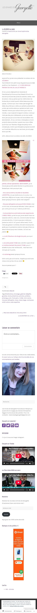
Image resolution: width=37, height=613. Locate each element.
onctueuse (30, 300)
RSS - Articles (10, 589)
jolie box (21, 296)
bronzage (17, 294)
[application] (18, 456)
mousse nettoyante (8, 300)
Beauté (12, 291)
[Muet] (30, 463)
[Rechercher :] (18, 402)
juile (9, 298)
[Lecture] (4, 463)
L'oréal (21, 298)
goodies (4, 296)
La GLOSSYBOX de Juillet (25, 316)
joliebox (27, 296)
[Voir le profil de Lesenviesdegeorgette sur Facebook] (4, 425)
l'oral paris (15, 298)
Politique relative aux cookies (17, 606)
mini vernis (27, 298)
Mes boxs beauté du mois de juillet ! (15, 312)
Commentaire (28, 346)
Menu (18, 23)
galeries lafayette (25, 294)
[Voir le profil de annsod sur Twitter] (8, 425)
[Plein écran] (33, 463)
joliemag (5, 298)
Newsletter (5, 497)
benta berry (9, 294)
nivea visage (22, 300)
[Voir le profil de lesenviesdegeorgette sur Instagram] (12, 425)
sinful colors (6, 302)
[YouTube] (17, 425)
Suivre (6, 514)
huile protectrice (13, 296)
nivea (16, 300)
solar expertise (15, 302)
